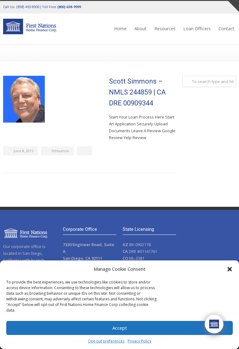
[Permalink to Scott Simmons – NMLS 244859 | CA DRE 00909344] (53, 99)
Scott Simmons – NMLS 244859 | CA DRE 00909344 (137, 92)
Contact (226, 29)
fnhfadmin (60, 150)
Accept (119, 328)
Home (120, 29)
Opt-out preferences (106, 341)
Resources (165, 29)
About (140, 29)
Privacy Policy (139, 341)
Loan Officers (197, 29)
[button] (230, 269)
